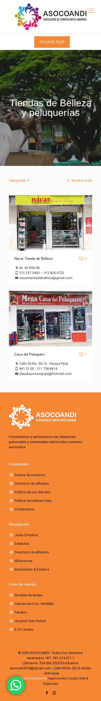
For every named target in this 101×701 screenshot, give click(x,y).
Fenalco (21, 612)
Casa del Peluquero (29, 354)
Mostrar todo (81, 180)
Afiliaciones (24, 561)
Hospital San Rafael (30, 621)
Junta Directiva (26, 535)
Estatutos (22, 544)
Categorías (17, 180)
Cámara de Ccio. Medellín (34, 604)
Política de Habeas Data (33, 501)
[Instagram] (54, 693)
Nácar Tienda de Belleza (33, 259)
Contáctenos (24, 509)
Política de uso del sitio (33, 492)
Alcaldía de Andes (29, 595)
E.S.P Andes (24, 629)
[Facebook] (47, 693)
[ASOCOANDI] (50, 17)
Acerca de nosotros (30, 475)
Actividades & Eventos (32, 569)
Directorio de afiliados (32, 483)
